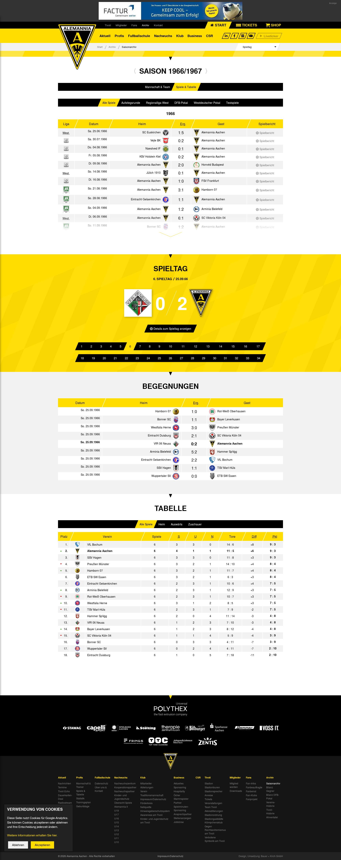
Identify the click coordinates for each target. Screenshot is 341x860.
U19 (116, 810)
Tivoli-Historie (270, 811)
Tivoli (108, 25)
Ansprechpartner (183, 814)
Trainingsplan (83, 802)
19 (93, 358)
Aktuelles (179, 783)
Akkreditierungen (214, 811)
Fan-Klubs (251, 795)
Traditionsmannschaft (151, 795)
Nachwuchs (163, 35)
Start (100, 47)
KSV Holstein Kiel (150, 156)
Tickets (208, 799)
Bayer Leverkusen (228, 419)
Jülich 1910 (153, 173)
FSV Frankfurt (210, 181)
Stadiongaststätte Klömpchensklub (214, 820)
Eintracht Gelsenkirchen (146, 199)
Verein (143, 791)
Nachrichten (64, 783)
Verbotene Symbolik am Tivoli (215, 839)
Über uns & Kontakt (101, 789)
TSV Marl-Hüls (226, 468)
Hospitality (179, 791)
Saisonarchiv (273, 783)
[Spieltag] (176, 411)
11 (183, 346)
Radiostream (65, 802)
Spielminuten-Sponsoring (181, 808)
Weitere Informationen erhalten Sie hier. (32, 835)
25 (159, 358)
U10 (116, 842)
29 (203, 358)
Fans (134, 25)
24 (148, 358)
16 (245, 346)
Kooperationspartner (125, 787)
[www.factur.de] (170, 11)
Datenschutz (101, 783)
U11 (116, 838)
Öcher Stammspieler (181, 797)
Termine (62, 787)
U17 (116, 814)
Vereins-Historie (270, 804)
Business (194, 35)
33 (247, 358)
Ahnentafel (272, 817)
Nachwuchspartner (124, 791)
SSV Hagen (164, 468)
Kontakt (158, 25)
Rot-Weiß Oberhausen (231, 411)
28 (192, 358)
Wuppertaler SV (161, 476)
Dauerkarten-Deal (65, 797)
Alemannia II (121, 806)
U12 (116, 834)
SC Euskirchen (151, 132)
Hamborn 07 (209, 189)
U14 (116, 826)
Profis (119, 35)
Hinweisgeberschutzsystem (155, 811)
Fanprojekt (251, 799)
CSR (209, 35)
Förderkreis (146, 803)
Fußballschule (139, 35)
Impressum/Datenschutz (153, 799)
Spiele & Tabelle (186, 87)
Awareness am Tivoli (151, 815)
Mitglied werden (234, 785)
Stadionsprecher (213, 791)
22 (126, 358)
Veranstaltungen (213, 803)
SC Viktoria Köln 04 (229, 435)
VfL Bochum (224, 460)
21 (115, 358)
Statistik (80, 798)
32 (236, 358)
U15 (116, 822)
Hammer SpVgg (227, 451)
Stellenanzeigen (182, 818)
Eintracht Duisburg (159, 435)
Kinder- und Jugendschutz (121, 797)
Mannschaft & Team (157, 87)
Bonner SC (164, 419)
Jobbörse (179, 822)
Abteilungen (146, 787)
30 (214, 358)
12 (195, 346)
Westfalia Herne (161, 427)
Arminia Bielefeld (211, 209)
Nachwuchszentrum (125, 783)
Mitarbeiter (146, 783)
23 (137, 358)
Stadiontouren (212, 787)
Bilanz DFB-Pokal (272, 796)
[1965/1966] (134, 71)
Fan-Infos (251, 783)
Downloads (236, 791)
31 (225, 358)
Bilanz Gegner (270, 789)
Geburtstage (82, 806)
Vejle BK (155, 140)
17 (257, 346)
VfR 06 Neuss (162, 443)
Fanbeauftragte (254, 787)
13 (208, 346)
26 (170, 358)
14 (220, 346)
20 (104, 358)
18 (82, 358)
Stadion (209, 783)
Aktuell (105, 35)
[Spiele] (165, 132)
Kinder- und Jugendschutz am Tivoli (154, 820)
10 (170, 346)
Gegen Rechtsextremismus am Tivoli (215, 830)
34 (258, 358)
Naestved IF (153, 148)
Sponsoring (180, 787)
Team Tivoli (211, 807)
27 (181, 358)
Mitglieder (121, 25)
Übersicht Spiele (123, 802)
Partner (178, 802)
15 (233, 346)
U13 (116, 830)
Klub (180, 35)
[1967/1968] (206, 71)
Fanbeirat (251, 791)
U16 (116, 818)
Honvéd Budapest (212, 164)
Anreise (209, 795)
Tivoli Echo (64, 791)
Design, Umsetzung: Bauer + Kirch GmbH (261, 856)
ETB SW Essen (226, 476)
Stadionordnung (213, 815)
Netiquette (145, 807)
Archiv (145, 25)
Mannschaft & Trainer (83, 785)
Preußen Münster (228, 427)
